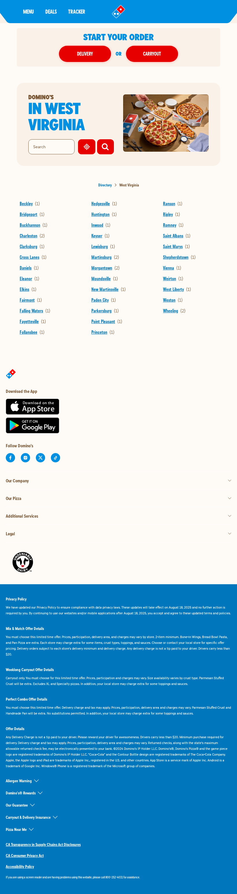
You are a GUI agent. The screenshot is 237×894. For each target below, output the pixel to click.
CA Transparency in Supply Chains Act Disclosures (43, 844)
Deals (51, 11)
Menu (28, 11)
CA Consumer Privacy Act (25, 855)
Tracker (76, 11)
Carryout (152, 53)
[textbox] (118, 877)
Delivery (85, 53)
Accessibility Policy (20, 866)
